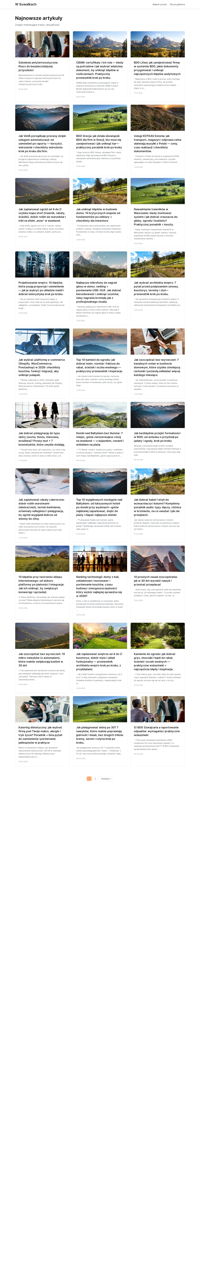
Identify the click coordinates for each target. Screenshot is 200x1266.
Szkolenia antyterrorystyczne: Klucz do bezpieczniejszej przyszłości (38, 66)
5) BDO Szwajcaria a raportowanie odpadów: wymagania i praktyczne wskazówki (157, 731)
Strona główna (177, 4)
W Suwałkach (26, 4)
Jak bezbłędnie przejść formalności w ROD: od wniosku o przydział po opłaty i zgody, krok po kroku (157, 437)
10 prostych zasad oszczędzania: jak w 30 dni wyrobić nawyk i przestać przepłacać (156, 580)
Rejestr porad (160, 4)
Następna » (106, 779)
